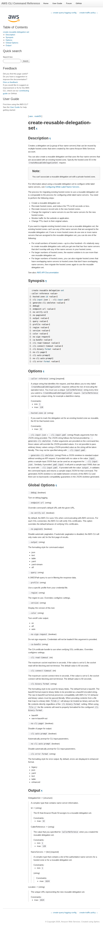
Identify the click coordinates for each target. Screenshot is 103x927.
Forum (69, 3)
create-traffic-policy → (88, 13)
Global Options (12, 43)
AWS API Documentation (48, 272)
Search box (8, 57)
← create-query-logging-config (63, 13)
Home (45, 3)
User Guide (57, 3)
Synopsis (9, 37)
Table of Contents (15, 27)
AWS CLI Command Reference (20, 3)
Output (8, 45)
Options (9, 40)
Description (10, 35)
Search (25, 61)
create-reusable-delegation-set (16, 32)
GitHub (79, 3)
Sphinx (97, 922)
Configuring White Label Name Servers (62, 187)
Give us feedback (10, 82)
